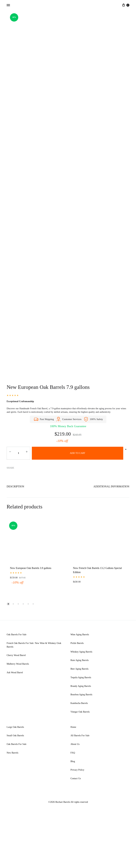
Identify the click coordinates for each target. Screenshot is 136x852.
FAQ (72, 753)
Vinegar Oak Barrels (80, 712)
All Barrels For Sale (79, 735)
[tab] (15, 487)
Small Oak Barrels (15, 735)
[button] (8, 604)
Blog (72, 761)
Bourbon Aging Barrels (81, 694)
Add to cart (77, 453)
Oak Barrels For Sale (16, 634)
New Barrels (12, 753)
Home (73, 727)
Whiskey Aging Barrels (81, 652)
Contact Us (75, 778)
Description (15, 486)
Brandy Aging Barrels (80, 686)
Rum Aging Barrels (79, 660)
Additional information (111, 486)
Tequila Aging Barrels (80, 677)
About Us (74, 744)
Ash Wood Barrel (15, 672)
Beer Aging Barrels (79, 669)
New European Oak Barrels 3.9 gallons (30, 568)
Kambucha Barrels (79, 703)
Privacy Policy (77, 770)
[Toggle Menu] (8, 5)
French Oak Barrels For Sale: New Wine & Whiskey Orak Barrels (34, 645)
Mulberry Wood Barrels (18, 664)
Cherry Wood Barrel (16, 655)
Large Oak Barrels (15, 727)
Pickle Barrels (77, 643)
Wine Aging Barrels (79, 634)
